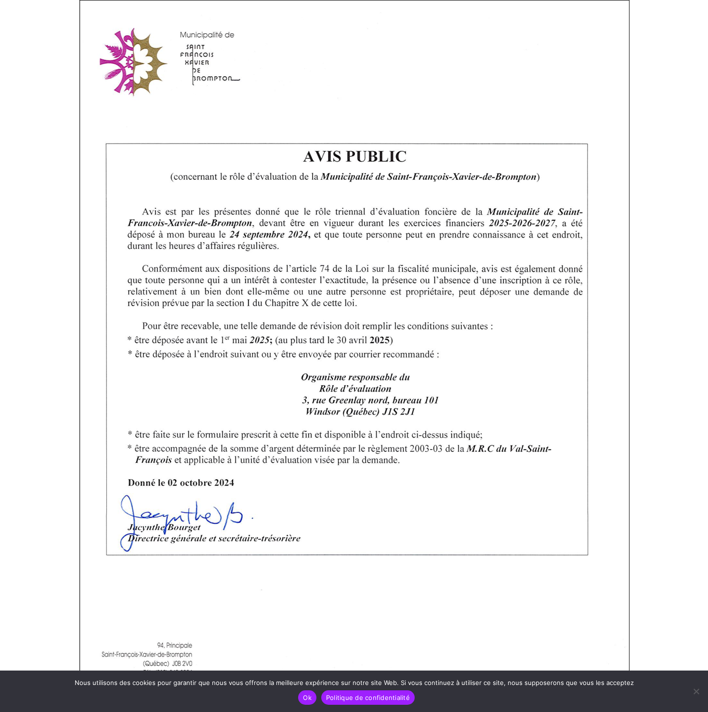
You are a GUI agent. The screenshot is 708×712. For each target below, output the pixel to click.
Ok (307, 697)
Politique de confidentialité (368, 697)
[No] (696, 691)
